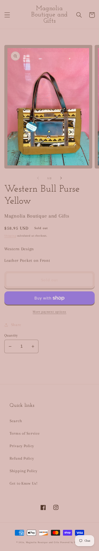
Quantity (11, 335)
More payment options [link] (49, 311)
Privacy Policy (22, 446)
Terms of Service (25, 433)
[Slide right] (61, 178)
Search (16, 421)
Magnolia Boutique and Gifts (43, 542)
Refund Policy (22, 458)
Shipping (10, 235)
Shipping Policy (23, 471)
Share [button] (16, 324)
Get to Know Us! (24, 483)
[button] (7, 15)
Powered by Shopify (71, 542)
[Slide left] (38, 178)
